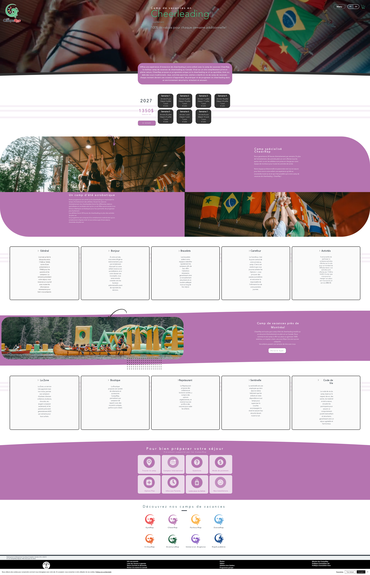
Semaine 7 (203, 111)
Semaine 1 (165, 96)
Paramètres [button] (339, 572)
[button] (363, 7)
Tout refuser (350, 572)
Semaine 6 (184, 111)
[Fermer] (368, 571)
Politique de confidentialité (103, 572)
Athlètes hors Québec (227, 565)
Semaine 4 (222, 96)
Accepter (361, 572)
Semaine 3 (203, 96)
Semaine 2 (184, 96)
